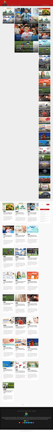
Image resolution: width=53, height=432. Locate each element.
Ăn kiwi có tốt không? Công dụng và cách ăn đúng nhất (44, 14)
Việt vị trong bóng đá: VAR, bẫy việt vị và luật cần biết (44, 92)
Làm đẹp (4, 280)
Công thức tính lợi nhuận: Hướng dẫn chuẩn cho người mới (8, 14)
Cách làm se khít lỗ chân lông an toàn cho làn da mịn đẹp (20, 236)
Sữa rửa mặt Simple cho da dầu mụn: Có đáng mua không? (33, 371)
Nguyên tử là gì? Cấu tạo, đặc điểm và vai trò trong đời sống (44, 174)
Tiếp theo (23, 404)
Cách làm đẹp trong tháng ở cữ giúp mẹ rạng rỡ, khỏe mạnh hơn (8, 282)
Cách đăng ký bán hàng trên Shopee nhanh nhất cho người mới (44, 85)
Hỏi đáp (40, 12)
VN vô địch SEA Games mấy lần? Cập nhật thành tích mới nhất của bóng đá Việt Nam (44, 181)
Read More (5, 220)
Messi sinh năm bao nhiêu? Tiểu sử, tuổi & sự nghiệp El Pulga (26, 19)
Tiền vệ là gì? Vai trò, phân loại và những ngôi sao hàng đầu (44, 69)
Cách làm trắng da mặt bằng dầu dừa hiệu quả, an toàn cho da (32, 326)
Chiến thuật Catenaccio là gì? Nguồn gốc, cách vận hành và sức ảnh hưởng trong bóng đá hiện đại (26, 47)
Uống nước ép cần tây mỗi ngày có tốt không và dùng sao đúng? (44, 77)
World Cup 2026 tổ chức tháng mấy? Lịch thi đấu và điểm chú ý (44, 166)
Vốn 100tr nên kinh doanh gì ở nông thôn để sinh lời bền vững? (44, 159)
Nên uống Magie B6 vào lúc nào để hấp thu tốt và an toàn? (44, 46)
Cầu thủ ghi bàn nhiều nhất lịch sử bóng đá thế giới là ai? (44, 115)
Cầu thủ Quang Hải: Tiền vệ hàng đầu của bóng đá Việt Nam (25, 36)
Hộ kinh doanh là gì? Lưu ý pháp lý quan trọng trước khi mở (44, 145)
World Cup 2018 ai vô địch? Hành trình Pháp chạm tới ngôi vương (44, 197)
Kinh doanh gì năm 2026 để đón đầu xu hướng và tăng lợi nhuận (8, 22)
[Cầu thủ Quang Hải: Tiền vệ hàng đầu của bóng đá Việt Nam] (26, 32)
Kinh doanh (4, 12)
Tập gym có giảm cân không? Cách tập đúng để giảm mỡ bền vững (44, 100)
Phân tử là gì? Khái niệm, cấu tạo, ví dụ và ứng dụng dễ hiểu (44, 153)
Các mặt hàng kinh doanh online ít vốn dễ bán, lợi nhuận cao (44, 131)
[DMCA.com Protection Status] (26, 420)
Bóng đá (17, 44)
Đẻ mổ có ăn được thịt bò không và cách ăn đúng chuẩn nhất (44, 123)
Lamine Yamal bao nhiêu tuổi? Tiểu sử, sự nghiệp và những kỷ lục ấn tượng (44, 138)
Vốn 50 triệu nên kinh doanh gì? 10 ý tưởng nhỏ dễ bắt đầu (44, 190)
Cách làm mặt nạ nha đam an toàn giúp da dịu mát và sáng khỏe (20, 305)
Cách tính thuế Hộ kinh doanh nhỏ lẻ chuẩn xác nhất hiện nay (44, 107)
